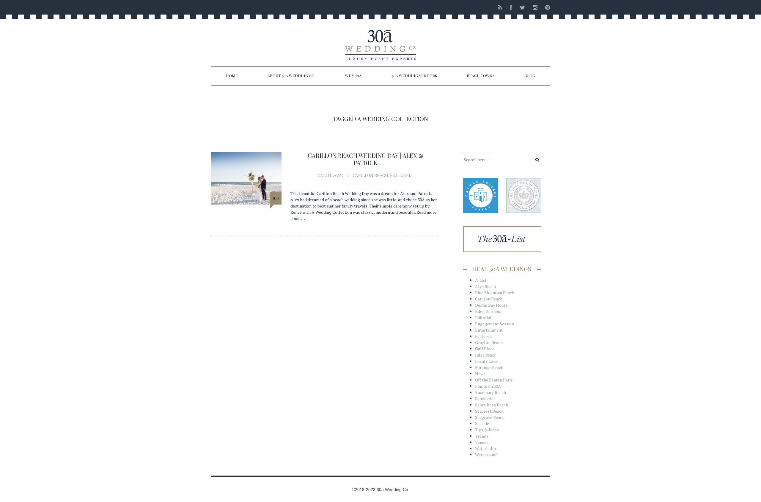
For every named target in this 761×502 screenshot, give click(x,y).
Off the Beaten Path (493, 380)
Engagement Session (494, 324)
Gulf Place (484, 348)
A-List (481, 280)
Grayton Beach (489, 342)
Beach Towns (481, 75)
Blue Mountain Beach (494, 292)
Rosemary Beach (490, 392)
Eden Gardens (488, 311)
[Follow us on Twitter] (522, 7)
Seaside (482, 423)
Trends (481, 436)
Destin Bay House (491, 305)
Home (232, 75)
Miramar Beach (489, 367)
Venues (481, 442)
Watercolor (485, 448)
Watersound (486, 454)
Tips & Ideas (487, 430)
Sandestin (484, 398)
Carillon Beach (370, 175)
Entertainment (489, 330)
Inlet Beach (485, 355)
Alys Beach (485, 286)
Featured (401, 175)
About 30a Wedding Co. (291, 75)
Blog (529, 75)
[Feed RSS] (500, 7)
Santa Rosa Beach (491, 405)
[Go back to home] (380, 40)
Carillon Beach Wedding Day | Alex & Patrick (365, 159)
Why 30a (353, 75)
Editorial (483, 317)
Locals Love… (488, 361)
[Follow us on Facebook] (511, 7)
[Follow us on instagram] (535, 7)
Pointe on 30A (488, 386)
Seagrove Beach (489, 417)
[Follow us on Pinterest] (546, 7)
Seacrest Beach (489, 411)
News (480, 373)
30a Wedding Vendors (414, 75)
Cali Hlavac (330, 175)
